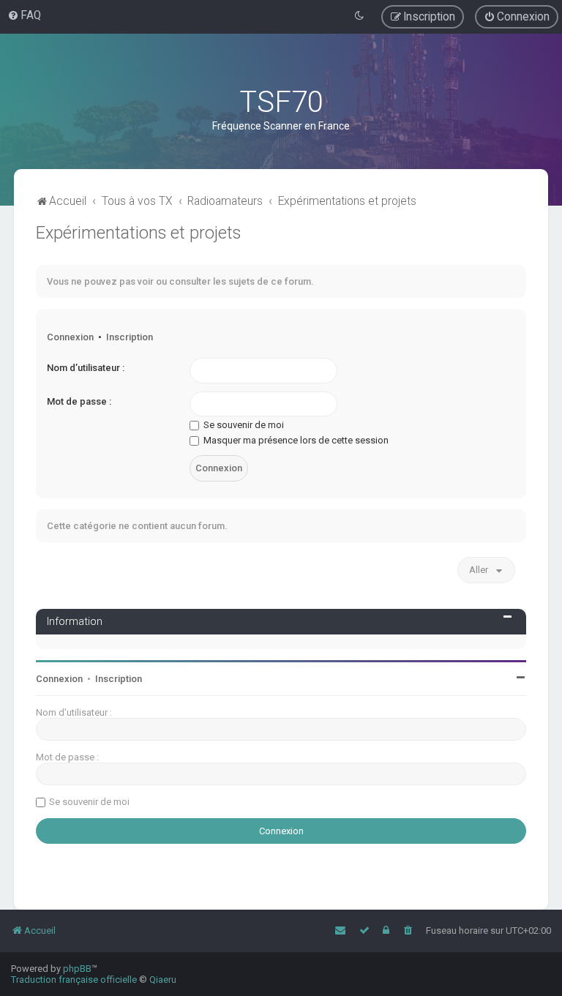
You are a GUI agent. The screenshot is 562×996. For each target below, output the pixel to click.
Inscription (129, 337)
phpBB (77, 968)
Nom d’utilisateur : (85, 367)
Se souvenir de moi (242, 424)
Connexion (70, 337)
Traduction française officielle (74, 979)
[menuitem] (24, 15)
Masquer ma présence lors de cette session (295, 440)
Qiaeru (162, 979)
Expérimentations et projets (138, 232)
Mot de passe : (79, 401)
